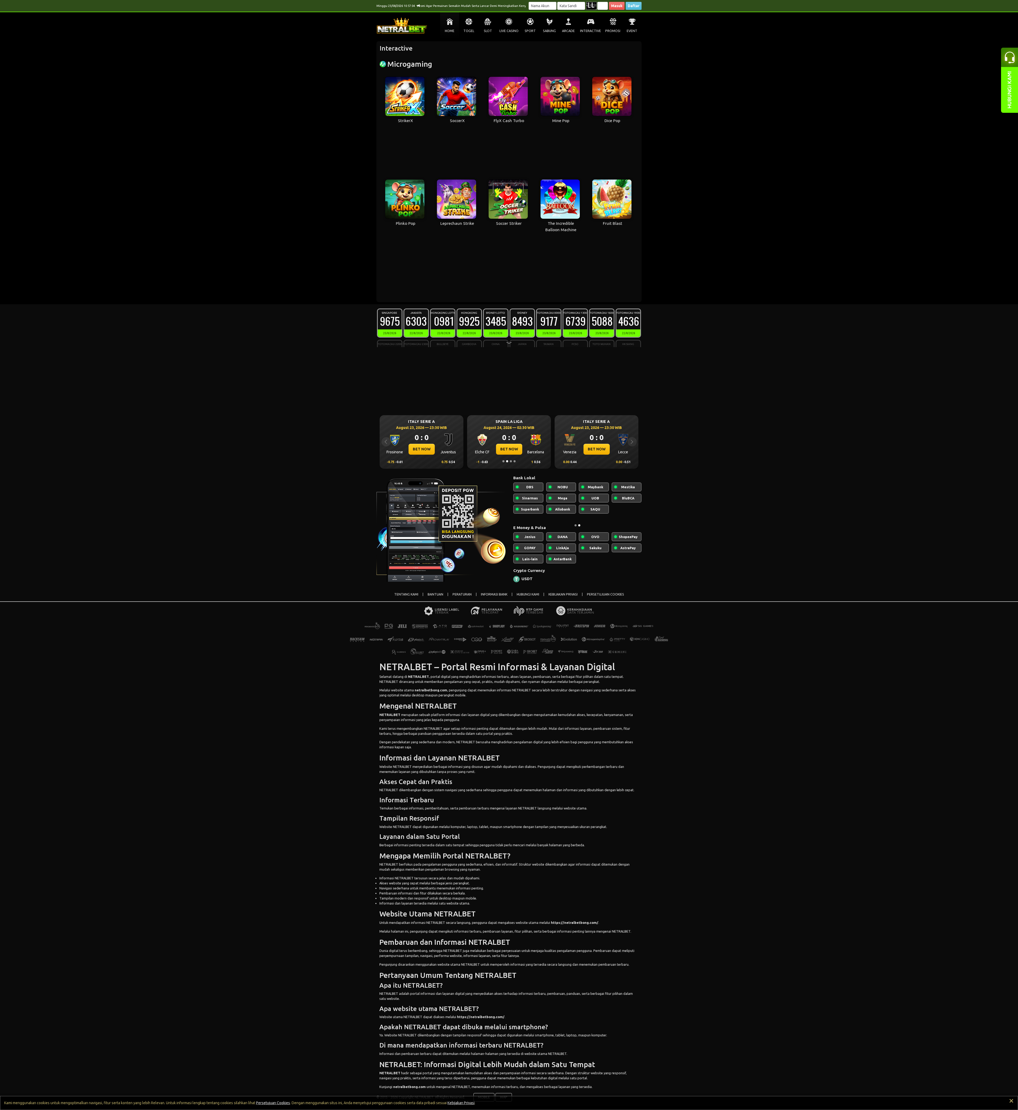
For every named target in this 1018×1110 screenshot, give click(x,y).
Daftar (633, 6)
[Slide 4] (515, 461)
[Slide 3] (511, 461)
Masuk (616, 6)
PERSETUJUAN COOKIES (605, 598)
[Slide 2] (507, 461)
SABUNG (549, 31)
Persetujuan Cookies (273, 1103)
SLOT (488, 31)
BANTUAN (435, 598)
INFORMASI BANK (494, 598)
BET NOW (422, 449)
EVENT (632, 31)
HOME (449, 31)
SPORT (530, 31)
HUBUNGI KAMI (528, 598)
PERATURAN (462, 598)
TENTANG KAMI (406, 598)
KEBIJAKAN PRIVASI (563, 598)
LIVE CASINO (509, 31)
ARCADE (568, 31)
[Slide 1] (503, 461)
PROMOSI (612, 31)
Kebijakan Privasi (461, 1103)
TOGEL (468, 31)
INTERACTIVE (590, 31)
